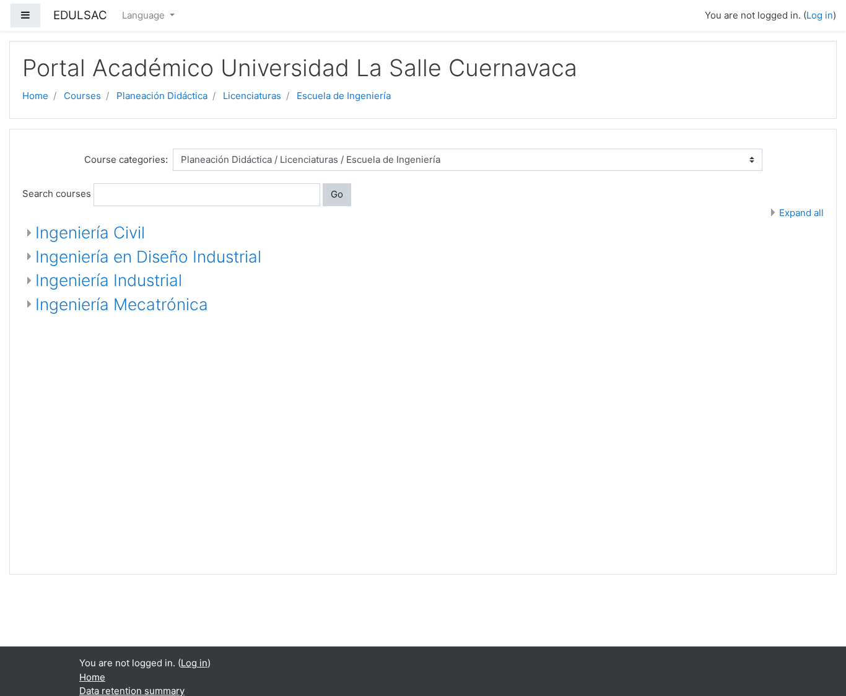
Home (35, 96)
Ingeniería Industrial (108, 280)
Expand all (801, 213)
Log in (819, 15)
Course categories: (126, 159)
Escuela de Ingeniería (344, 96)
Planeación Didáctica (161, 96)
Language (144, 15)
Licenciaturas (252, 96)
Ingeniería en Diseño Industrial (148, 256)
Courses (82, 96)
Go (337, 194)
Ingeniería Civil (90, 232)
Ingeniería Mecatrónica (121, 304)
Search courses (56, 193)
